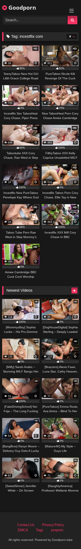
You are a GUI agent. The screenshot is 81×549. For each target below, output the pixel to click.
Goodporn (21, 7)
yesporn (57, 530)
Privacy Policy (53, 525)
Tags (39, 530)
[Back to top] (67, 536)
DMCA (23, 530)
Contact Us (25, 525)
